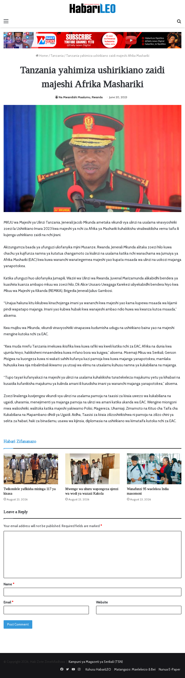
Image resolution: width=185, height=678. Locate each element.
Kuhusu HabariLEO (98, 669)
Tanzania (57, 56)
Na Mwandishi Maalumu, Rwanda (81, 97)
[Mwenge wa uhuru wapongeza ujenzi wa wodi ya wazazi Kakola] (92, 468)
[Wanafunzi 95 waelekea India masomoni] (154, 468)
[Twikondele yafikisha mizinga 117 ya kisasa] (31, 468)
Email (8, 602)
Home (43, 56)
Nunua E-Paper (169, 669)
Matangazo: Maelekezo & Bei (135, 669)
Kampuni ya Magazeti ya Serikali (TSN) (96, 662)
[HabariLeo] (92, 8)
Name (9, 584)
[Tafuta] (179, 21)
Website (102, 602)
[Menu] (6, 21)
